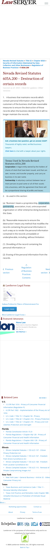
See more (42, 398)
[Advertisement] (25, 32)
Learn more (9, 309)
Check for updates (29, 87)
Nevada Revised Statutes (13, 61)
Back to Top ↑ (25, 547)
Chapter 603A (39, 61)
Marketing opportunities (17, 507)
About (10, 512)
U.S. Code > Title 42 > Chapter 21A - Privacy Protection (28, 419)
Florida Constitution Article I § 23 (19, 431)
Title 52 (29, 61)
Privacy (22, 512)
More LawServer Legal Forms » (14, 315)
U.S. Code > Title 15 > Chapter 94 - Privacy (23, 416)
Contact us (37, 507)
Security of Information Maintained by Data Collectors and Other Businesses (21, 64)
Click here (9, 151)
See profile (20, 332)
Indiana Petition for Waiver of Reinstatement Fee (20, 304)
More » (2, 502)
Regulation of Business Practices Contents (26, 272)
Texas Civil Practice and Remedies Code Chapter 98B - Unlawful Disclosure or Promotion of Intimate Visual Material (26, 496)
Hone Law (21, 322)
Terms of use (37, 512)
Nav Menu (46, 3)
